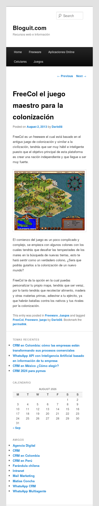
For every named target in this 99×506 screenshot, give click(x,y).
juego (43, 319)
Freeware (35, 52)
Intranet (18, 470)
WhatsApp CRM (24, 486)
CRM (16, 450)
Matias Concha (24, 481)
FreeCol (18, 319)
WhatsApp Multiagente (29, 491)
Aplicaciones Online (61, 52)
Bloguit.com (29, 28)
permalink (19, 324)
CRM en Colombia (26, 455)
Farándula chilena (26, 465)
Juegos (38, 61)
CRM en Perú (22, 460)
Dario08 (57, 126)
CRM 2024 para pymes (29, 370)
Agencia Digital (24, 445)
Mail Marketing (24, 475)
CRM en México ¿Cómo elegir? (36, 365)
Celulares (20, 61)
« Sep (16, 428)
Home (18, 52)
